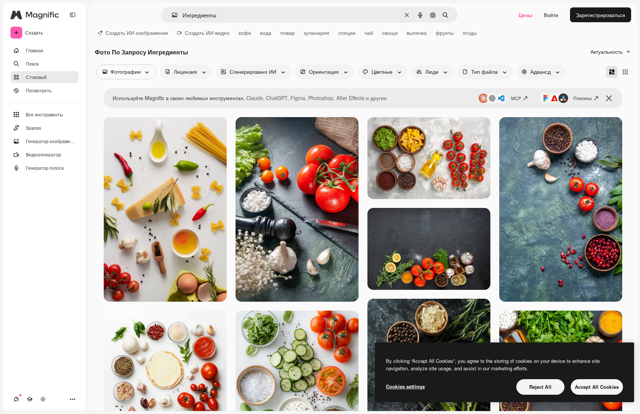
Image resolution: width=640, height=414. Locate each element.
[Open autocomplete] (171, 15)
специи (347, 32)
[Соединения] (16, 399)
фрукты (445, 32)
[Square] (625, 72)
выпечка (417, 32)
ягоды (470, 32)
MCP (516, 98)
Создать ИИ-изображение (137, 32)
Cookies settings (405, 386)
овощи (390, 32)
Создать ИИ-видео (207, 32)
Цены (526, 15)
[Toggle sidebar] (73, 15)
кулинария (316, 32)
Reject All (540, 386)
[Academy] (30, 399)
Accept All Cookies (597, 386)
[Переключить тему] (43, 399)
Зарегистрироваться (600, 15)
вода (265, 32)
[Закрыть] (608, 98)
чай (368, 32)
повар (287, 32)
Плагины (582, 98)
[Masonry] (612, 72)
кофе (245, 32)
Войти (551, 15)
